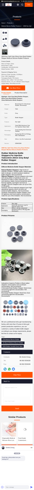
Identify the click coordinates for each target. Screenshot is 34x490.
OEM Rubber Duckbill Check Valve (12, 346)
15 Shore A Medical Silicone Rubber (13, 343)
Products (9, 23)
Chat (28, 4)
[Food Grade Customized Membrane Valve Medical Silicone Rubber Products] (9, 429)
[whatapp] (9, 369)
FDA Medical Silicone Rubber (11, 339)
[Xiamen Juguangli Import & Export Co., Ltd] (9, 5)
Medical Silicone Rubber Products (11, 26)
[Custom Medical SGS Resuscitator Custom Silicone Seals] (25, 429)
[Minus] (31, 448)
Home (3, 23)
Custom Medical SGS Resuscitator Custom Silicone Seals (24, 439)
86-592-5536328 (28, 1)
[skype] (5, 369)
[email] (13, 369)
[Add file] (2, 487)
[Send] (31, 487)
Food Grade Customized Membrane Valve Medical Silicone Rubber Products (7, 439)
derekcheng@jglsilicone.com (11, 1)
